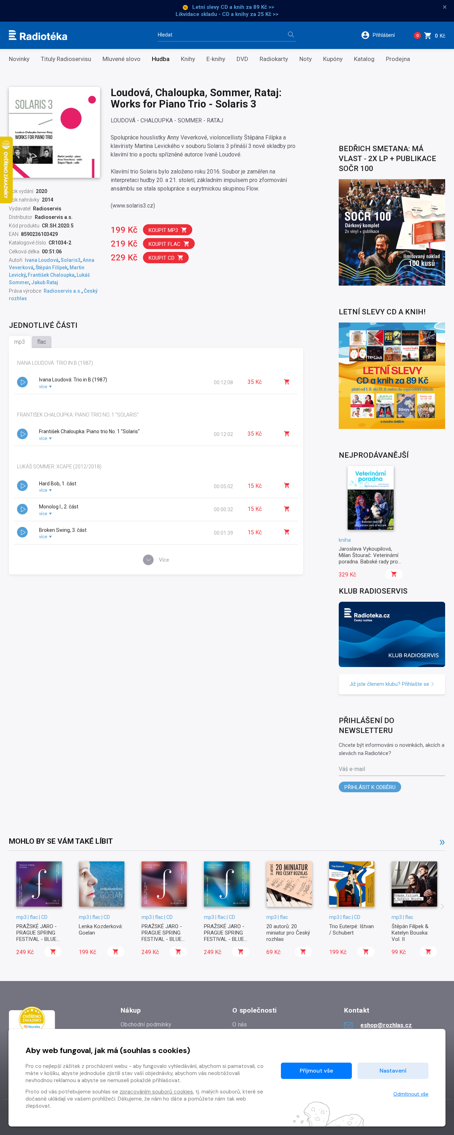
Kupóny (333, 59)
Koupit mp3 (163, 230)
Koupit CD (162, 258)
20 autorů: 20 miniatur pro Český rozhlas (288, 933)
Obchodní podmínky (146, 1024)
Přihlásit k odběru (369, 787)
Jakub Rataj (44, 282)
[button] (382, 35)
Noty (305, 59)
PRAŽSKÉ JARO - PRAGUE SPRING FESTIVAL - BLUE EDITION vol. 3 (36, 936)
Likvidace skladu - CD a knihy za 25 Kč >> (227, 14)
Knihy (188, 59)
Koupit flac (165, 244)
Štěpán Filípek (51, 267)
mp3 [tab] (19, 341)
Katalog (364, 59)
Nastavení (393, 1070)
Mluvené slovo (121, 59)
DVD (242, 59)
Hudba (161, 59)
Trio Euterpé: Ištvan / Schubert (351, 929)
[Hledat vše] (291, 35)
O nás (239, 1024)
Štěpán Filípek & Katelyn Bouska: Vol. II (410, 933)
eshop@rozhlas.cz (386, 1025)
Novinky (19, 59)
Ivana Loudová (42, 260)
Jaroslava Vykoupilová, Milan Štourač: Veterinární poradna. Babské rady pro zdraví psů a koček (368, 559)
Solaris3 (71, 260)
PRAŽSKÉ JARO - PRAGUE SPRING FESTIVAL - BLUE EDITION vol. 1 (224, 936)
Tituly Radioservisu (66, 59)
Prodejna (398, 59)
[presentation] (442, 907)
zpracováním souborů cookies (156, 1091)
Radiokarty (274, 59)
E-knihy (215, 59)
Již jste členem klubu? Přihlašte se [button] (390, 684)
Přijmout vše (316, 1070)
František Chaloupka (51, 275)
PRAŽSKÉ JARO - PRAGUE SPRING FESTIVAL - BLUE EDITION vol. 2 (162, 936)
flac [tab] (41, 341)
